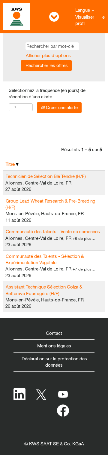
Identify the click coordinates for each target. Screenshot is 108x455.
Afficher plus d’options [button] (48, 55)
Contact (54, 333)
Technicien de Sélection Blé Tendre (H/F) (46, 176)
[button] (54, 16)
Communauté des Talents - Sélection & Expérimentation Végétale (44, 259)
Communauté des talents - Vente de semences (53, 231)
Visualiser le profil (90, 20)
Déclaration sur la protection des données (54, 362)
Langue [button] (83, 10)
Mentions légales (54, 345)
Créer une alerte (61, 107)
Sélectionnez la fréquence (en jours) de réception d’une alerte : (47, 93)
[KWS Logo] (16, 16)
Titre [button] (11, 164)
